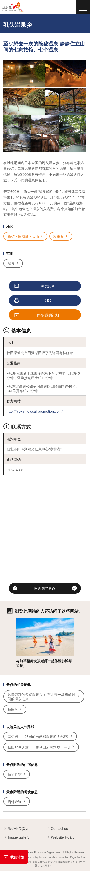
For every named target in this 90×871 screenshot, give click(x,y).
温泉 (11, 263)
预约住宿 (15, 774)
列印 (48, 300)
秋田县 (59, 236)
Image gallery (19, 837)
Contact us (59, 828)
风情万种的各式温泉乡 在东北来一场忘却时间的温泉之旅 (41, 696)
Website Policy (62, 837)
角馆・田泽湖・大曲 (23, 236)
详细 (19, 620)
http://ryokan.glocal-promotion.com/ (35, 411)
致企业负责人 (18, 828)
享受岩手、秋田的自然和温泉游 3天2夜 (38, 736)
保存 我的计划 (48, 314)
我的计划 (17, 856)
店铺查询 (15, 801)
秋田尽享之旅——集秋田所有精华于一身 (39, 747)
